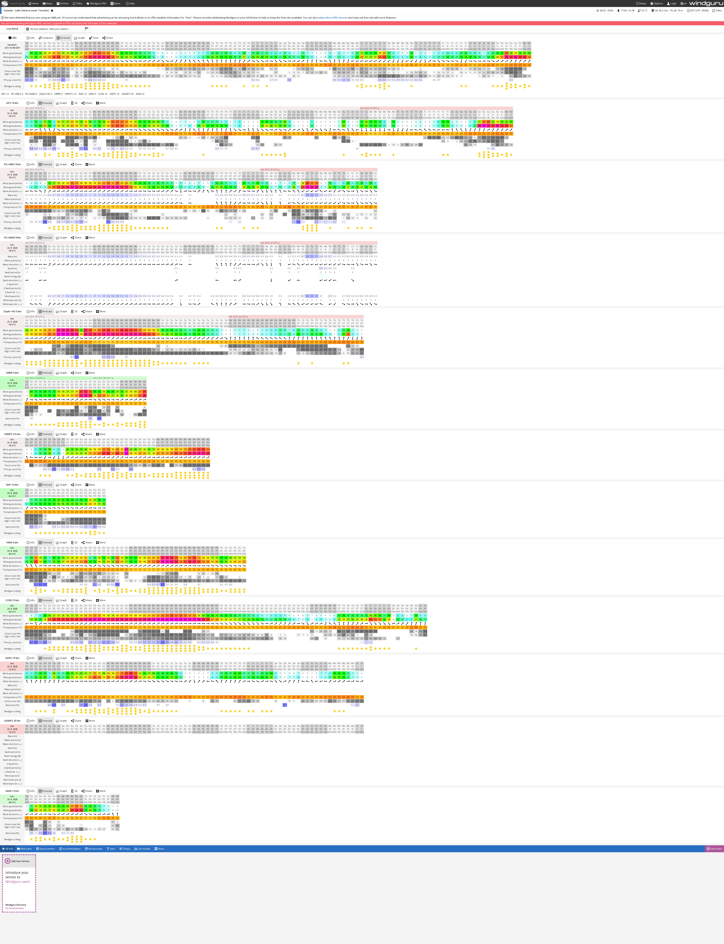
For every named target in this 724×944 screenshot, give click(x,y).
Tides (718, 10)
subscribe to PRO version (332, 17)
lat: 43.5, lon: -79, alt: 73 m (668, 10)
